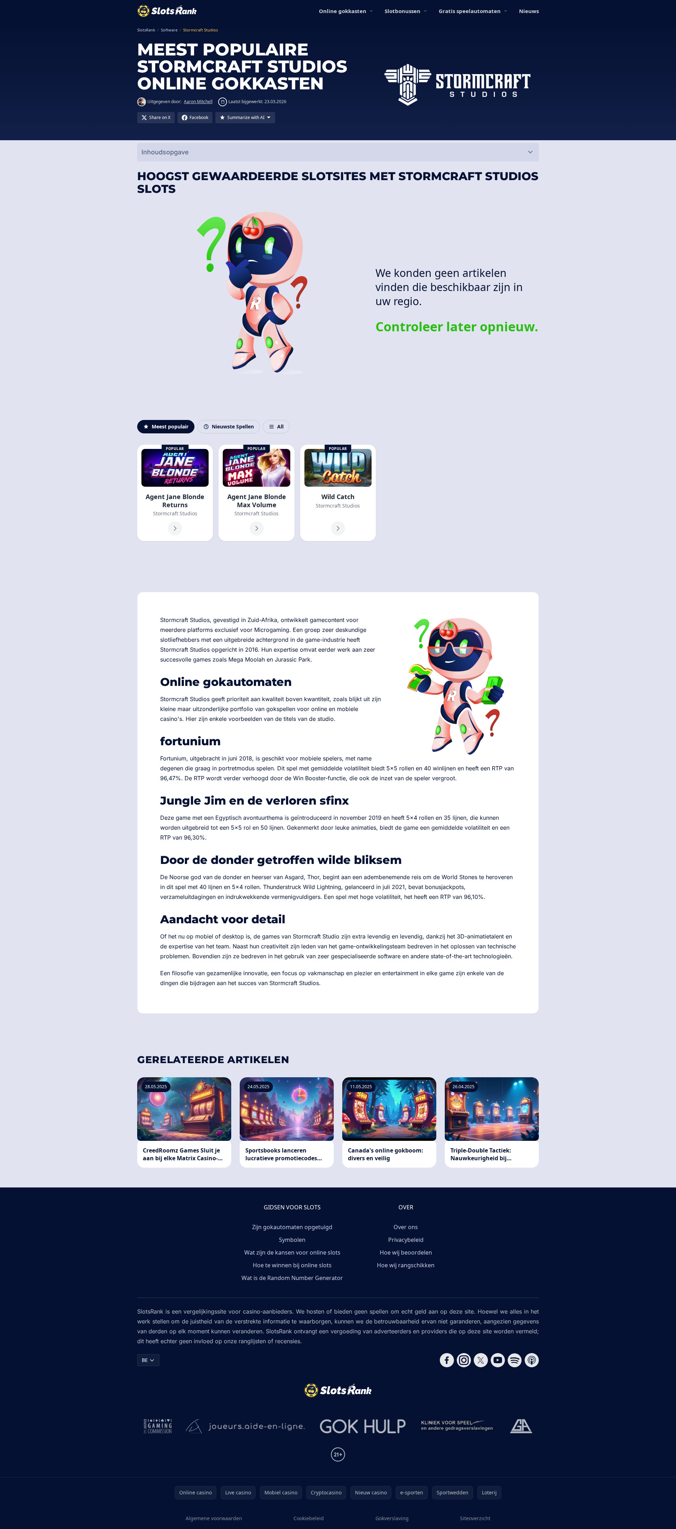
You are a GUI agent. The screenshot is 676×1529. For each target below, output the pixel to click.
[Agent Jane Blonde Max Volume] (256, 493)
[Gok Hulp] (363, 1426)
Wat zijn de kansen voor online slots (292, 1252)
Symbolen (292, 1240)
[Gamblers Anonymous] (521, 1426)
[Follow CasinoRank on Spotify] (515, 1360)
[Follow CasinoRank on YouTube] (498, 1360)
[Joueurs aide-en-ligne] (245, 1426)
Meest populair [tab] (170, 426)
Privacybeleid (406, 1240)
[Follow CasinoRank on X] (481, 1360)
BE (145, 1360)
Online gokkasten (342, 10)
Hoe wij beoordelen (406, 1252)
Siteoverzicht (475, 1518)
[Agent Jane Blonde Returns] (175, 493)
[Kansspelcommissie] (158, 1426)
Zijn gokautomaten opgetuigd (292, 1227)
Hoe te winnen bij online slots (292, 1265)
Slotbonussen (402, 10)
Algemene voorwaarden (214, 1518)
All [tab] (280, 426)
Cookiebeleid (308, 1518)
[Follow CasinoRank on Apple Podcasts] (532, 1360)
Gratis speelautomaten (470, 10)
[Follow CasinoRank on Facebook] (447, 1360)
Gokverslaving (392, 1518)
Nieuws (529, 10)
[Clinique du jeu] (458, 1426)
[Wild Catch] (338, 493)
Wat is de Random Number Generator (292, 1278)
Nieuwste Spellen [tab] (233, 426)
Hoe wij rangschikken (406, 1265)
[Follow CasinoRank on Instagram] (464, 1360)
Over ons (406, 1227)
